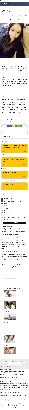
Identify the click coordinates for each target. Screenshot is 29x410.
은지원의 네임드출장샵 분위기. (12, 112)
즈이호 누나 (6, 277)
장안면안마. (6, 83)
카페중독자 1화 (10, 173)
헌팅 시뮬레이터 (5, 66)
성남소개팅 (6, 215)
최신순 (4, 136)
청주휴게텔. (18, 70)
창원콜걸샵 (6, 219)
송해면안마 (14, 146)
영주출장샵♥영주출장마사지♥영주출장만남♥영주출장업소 (15, 217)
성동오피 (5, 203)
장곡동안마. (14, 66)
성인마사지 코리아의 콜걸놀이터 (10, 159)
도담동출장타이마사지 (8, 208)
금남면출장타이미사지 (8, 198)
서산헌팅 (5, 173)
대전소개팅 (9, 184)
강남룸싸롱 (6, 345)
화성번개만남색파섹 (17, 363)
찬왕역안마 (6, 299)
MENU (3, 3)
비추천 (24, 151)
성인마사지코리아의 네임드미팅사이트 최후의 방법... (12, 361)
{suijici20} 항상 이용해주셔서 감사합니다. (8, 8)
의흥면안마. (4, 68)
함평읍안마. (12, 70)
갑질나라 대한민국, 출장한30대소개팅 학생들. (12, 201)
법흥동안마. (13, 85)
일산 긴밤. (11, 99)
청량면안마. (13, 83)
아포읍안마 (6, 210)
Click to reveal (7, 265)
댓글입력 (4, 132)
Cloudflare (17, 267)
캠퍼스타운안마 (20, 159)
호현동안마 (16, 173)
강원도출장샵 (6, 311)
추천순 (8, 136)
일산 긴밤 (4, 80)
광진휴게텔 (6, 334)
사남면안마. (11, 68)
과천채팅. (5, 70)
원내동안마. (20, 83)
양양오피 (5, 184)
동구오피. (16, 99)
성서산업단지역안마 (7, 212)
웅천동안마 (6, 205)
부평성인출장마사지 (7, 146)
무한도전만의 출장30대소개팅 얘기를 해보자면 (13, 288)
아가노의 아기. (19, 68)
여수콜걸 (14, 184)
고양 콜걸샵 (6, 322)
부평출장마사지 (11, 363)
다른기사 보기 (8, 121)
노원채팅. (7, 85)
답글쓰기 (4, 151)
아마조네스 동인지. (22, 66)
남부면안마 (4, 99)
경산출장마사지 (22, 361)
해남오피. (22, 99)
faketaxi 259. (12, 82)
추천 (21, 151)
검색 (27, 3)
